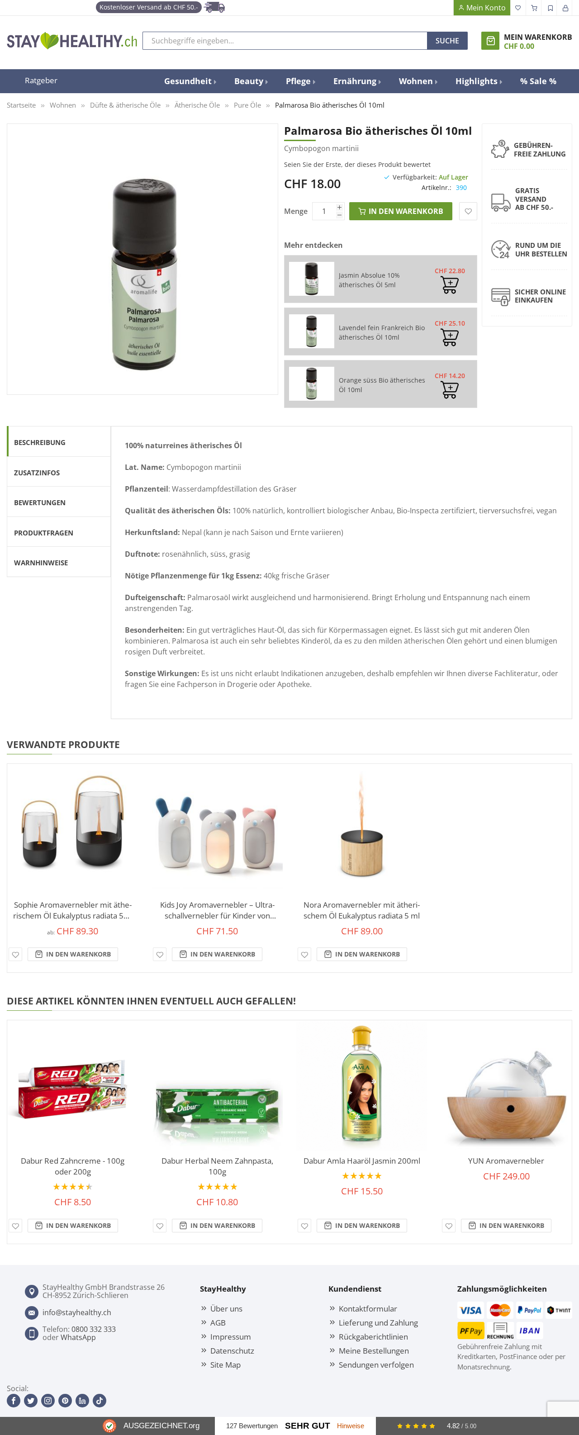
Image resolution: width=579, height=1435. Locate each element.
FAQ (445, 7)
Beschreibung (40, 442)
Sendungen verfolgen (376, 1364)
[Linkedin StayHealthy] (82, 1400)
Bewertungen (40, 502)
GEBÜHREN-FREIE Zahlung (540, 149)
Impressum (230, 1336)
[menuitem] (190, 81)
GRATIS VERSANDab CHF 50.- (534, 199)
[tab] (59, 441)
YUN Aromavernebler (506, 1161)
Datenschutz (232, 1350)
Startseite (21, 104)
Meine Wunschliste (518, 7)
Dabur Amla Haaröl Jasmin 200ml (362, 1161)
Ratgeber (41, 80)
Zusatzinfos (37, 472)
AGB (218, 1322)
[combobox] (285, 40)
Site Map (225, 1364)
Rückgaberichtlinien (373, 1336)
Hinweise (350, 1426)
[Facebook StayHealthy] (13, 1400)
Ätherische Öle (197, 104)
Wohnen (63, 104)
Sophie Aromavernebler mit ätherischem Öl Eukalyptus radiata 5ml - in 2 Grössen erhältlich (73, 910)
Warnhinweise (41, 562)
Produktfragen (43, 532)
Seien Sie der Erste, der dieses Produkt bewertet (357, 164)
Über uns (226, 1308)
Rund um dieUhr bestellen (541, 249)
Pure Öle (247, 104)
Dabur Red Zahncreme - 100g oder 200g (72, 1166)
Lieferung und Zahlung (378, 1322)
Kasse (533, 7)
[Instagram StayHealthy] (48, 1400)
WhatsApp (78, 1337)
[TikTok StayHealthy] (99, 1400)
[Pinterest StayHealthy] (65, 1400)
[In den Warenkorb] (450, 285)
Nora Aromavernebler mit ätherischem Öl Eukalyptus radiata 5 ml (362, 910)
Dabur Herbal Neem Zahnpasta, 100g (217, 1166)
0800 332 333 (93, 1329)
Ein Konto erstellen (549, 7)
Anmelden (564, 7)
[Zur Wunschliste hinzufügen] (15, 954)
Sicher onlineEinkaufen (540, 296)
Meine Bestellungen (374, 1350)
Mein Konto (486, 8)
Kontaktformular (368, 1308)
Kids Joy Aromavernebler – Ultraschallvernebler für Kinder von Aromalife (217, 910)
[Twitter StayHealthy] (31, 1400)
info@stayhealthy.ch (77, 1312)
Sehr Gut (307, 1425)
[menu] (360, 81)
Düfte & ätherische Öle (125, 104)
